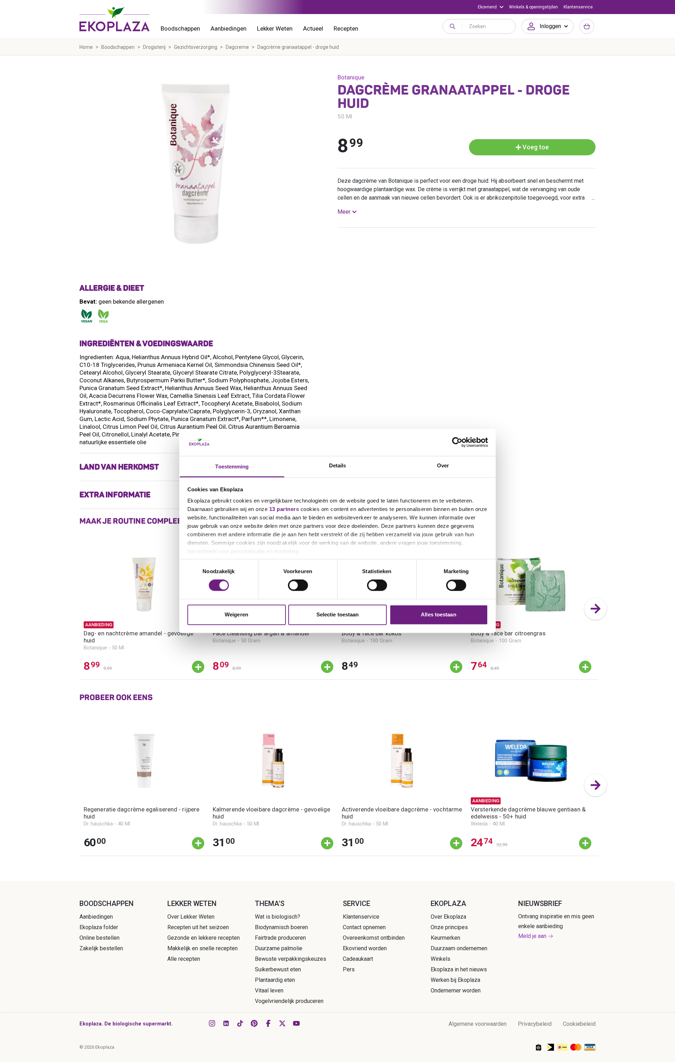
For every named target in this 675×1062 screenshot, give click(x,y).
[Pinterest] (254, 1023)
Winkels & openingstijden (533, 7)
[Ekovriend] (490, 7)
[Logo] (114, 19)
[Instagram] (212, 1023)
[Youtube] (296, 1023)
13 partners (284, 509)
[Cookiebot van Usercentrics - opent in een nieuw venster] (457, 442)
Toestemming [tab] (232, 467)
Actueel (313, 28)
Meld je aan (532, 936)
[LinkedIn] (226, 1023)
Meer (344, 211)
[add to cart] (198, 667)
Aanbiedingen (228, 28)
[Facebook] (268, 1023)
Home (86, 47)
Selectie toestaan (337, 614)
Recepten (346, 28)
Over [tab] (443, 465)
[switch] (298, 585)
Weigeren (236, 614)
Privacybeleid (535, 1024)
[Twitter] (282, 1023)
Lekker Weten (274, 28)
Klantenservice (578, 7)
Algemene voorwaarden (478, 1024)
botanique (351, 77)
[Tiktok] (240, 1023)
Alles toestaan (438, 614)
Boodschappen (180, 28)
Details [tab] (337, 465)
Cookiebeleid (579, 1024)
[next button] (595, 608)
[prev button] (79, 608)
